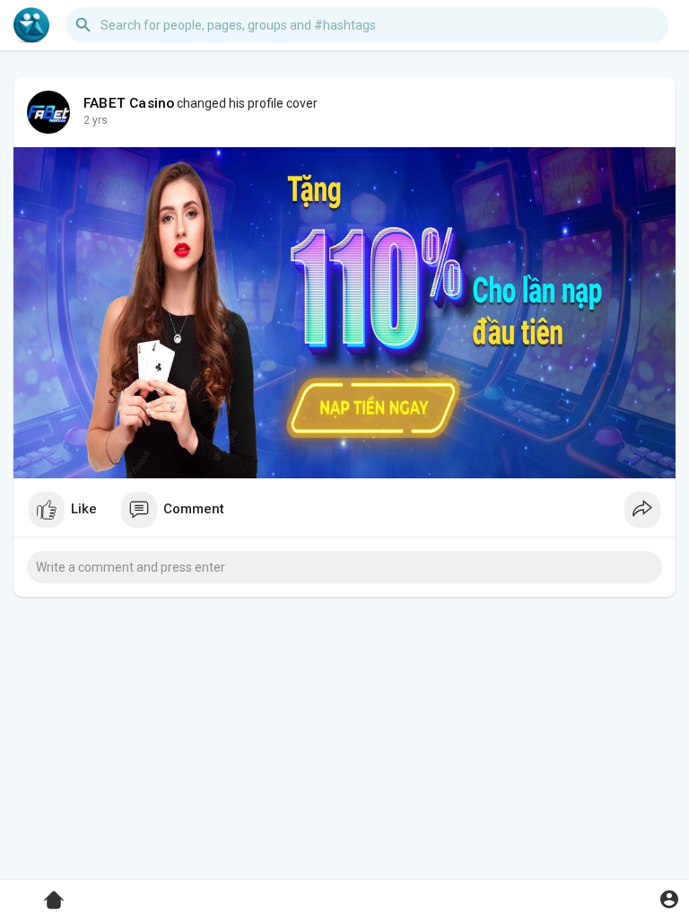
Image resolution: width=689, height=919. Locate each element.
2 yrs (95, 120)
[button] (669, 899)
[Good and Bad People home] (31, 25)
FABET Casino (128, 103)
